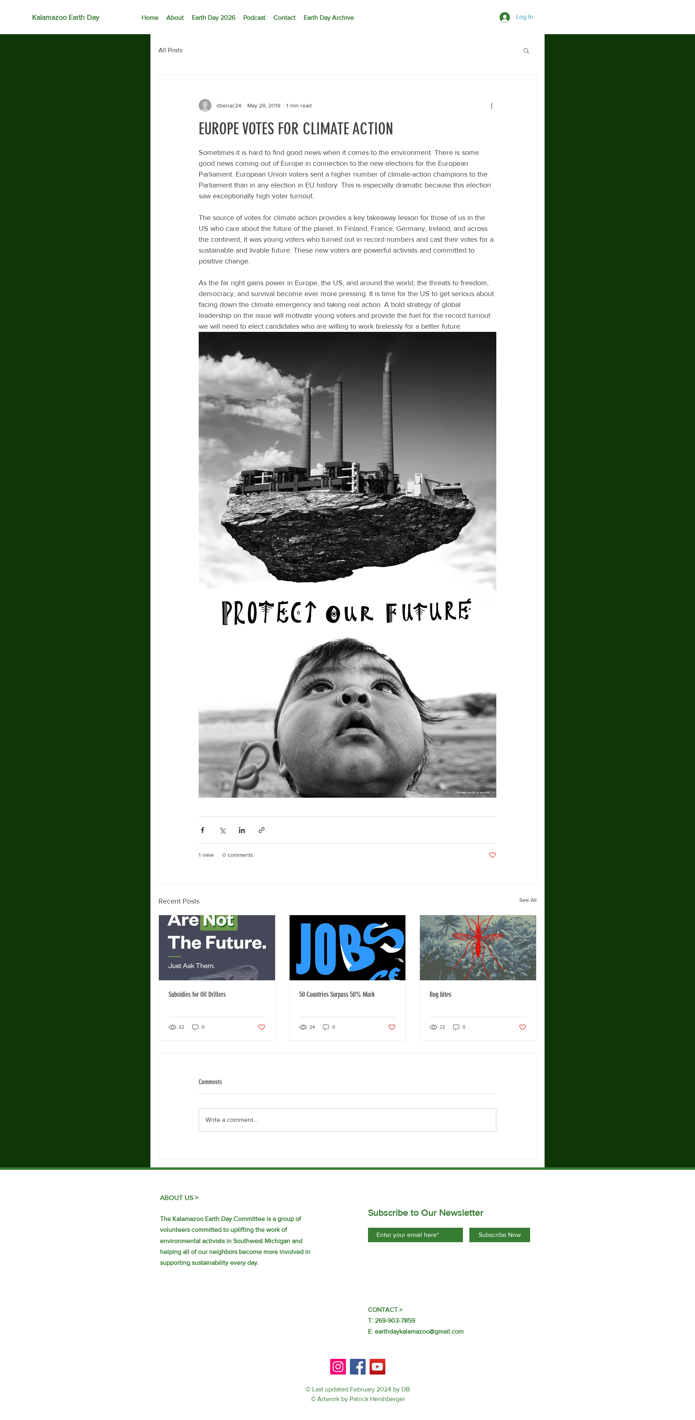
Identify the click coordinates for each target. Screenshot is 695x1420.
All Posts (170, 50)
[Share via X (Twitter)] (222, 830)
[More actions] (491, 105)
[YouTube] (377, 1367)
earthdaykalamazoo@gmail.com (419, 1331)
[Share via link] (261, 830)
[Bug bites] (478, 947)
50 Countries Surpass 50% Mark (336, 994)
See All (528, 900)
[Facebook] (358, 1367)
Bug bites (440, 994)
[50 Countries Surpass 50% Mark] (348, 947)
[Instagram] (338, 1367)
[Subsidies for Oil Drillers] (217, 947)
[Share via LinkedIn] (242, 830)
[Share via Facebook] (202, 830)
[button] (526, 50)
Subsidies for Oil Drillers (197, 994)
